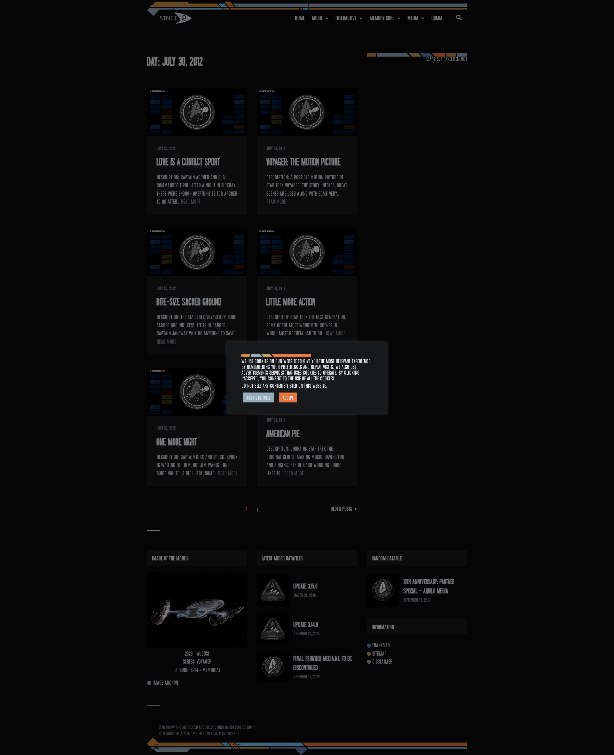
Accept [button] (288, 397)
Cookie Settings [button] (258, 397)
